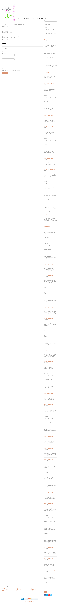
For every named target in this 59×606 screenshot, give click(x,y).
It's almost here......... (47, 61)
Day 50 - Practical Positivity (48, 481)
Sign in (41, 1)
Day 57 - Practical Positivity (48, 404)
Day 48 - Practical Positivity (48, 503)
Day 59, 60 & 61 (46, 382)
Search (3, 588)
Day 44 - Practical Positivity (48, 536)
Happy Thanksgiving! (47, 214)
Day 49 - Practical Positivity (48, 492)
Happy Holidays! (47, 192)
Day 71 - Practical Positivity (48, 329)
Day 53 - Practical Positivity (48, 436)
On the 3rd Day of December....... (49, 158)
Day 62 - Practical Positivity (48, 372)
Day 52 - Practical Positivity (48, 459)
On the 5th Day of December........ (49, 137)
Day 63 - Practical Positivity (48, 361)
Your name (4, 53)
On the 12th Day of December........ (50, 72)
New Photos (46, 203)
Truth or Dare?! (46, 26)
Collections (26, 18)
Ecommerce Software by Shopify (29, 601)
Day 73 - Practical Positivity (48, 307)
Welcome (19, 18)
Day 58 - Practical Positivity (48, 393)
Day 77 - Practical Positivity (48, 264)
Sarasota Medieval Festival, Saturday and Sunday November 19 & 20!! (50, 227)
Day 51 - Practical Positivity (48, 448)
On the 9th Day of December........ (49, 94)
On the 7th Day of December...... (49, 115)
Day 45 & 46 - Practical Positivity (49, 524)
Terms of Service (5, 589)
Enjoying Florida (46, 49)
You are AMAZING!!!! (47, 180)
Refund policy (4, 590)
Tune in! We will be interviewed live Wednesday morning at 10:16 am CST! (50, 38)
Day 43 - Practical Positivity (48, 547)
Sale (46, 18)
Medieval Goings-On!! (47, 252)
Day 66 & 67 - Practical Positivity (49, 339)
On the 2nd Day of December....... (49, 169)
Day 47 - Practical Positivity (48, 514)
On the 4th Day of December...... (49, 147)
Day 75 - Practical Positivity (48, 286)
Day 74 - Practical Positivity (48, 296)
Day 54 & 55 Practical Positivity (49, 425)
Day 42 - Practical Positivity (48, 558)
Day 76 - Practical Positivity (48, 275)
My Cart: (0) (54, 1)
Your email (4, 57)
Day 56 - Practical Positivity (48, 415)
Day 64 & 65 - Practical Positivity (49, 350)
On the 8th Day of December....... (49, 104)
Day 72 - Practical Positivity (48, 318)
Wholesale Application (37, 18)
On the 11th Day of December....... (49, 83)
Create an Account (47, 1)
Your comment (4, 62)
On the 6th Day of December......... (49, 126)
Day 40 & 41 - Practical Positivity (49, 570)
